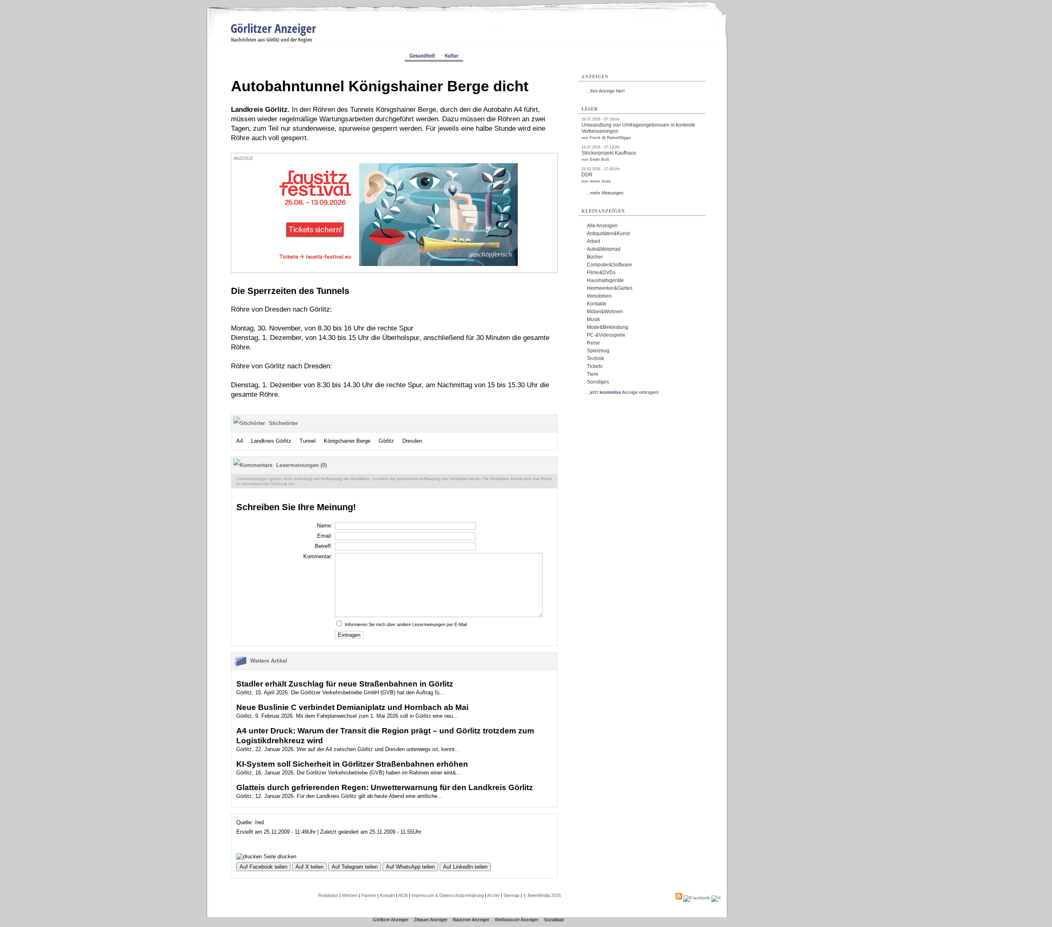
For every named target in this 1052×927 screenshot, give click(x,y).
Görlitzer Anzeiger (273, 28)
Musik (593, 319)
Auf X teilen (309, 867)
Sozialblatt (554, 919)
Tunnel (308, 441)
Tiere (592, 374)
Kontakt (387, 895)
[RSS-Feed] (679, 897)
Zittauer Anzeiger (431, 919)
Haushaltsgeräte (605, 280)
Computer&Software (609, 265)
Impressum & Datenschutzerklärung (447, 895)
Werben (350, 895)
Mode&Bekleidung (607, 327)
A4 (239, 441)
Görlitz (386, 441)
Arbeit (593, 241)
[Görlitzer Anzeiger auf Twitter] (716, 897)
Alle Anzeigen (602, 226)
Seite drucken (279, 856)
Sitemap (511, 895)
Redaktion (328, 895)
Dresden (412, 441)
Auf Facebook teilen (263, 867)
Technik (595, 358)
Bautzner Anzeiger (471, 919)
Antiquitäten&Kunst (608, 233)
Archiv (493, 895)
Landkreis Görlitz (271, 441)
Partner (368, 895)
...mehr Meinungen (604, 193)
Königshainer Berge (347, 441)
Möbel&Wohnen (605, 312)
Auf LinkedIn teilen (465, 867)
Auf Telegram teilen (355, 867)
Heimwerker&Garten (609, 288)
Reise (593, 343)
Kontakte (597, 304)
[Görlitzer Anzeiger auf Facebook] (696, 897)
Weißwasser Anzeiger (516, 919)
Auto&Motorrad (604, 249)
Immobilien (599, 296)
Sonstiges (598, 382)
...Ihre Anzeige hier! (605, 91)
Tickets (594, 366)
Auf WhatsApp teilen (410, 867)
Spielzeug (598, 351)
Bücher (595, 257)
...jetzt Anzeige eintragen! (622, 392)
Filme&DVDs (601, 272)
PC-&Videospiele (606, 335)
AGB (403, 895)
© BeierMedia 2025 (542, 895)
